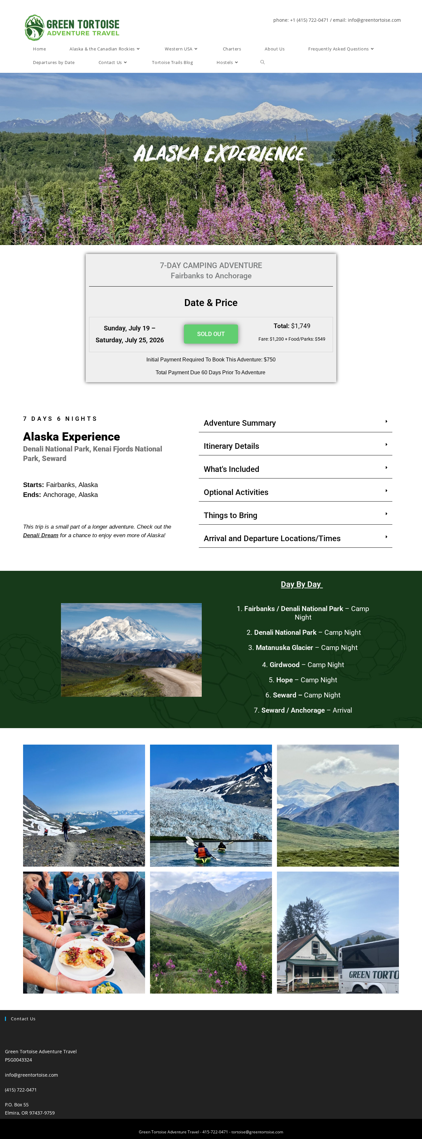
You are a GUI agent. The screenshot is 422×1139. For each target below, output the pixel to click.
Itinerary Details (231, 446)
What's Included (231, 469)
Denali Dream (40, 535)
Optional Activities (236, 492)
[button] (295, 423)
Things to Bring (230, 515)
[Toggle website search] (262, 62)
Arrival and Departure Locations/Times (272, 538)
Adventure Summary (240, 423)
